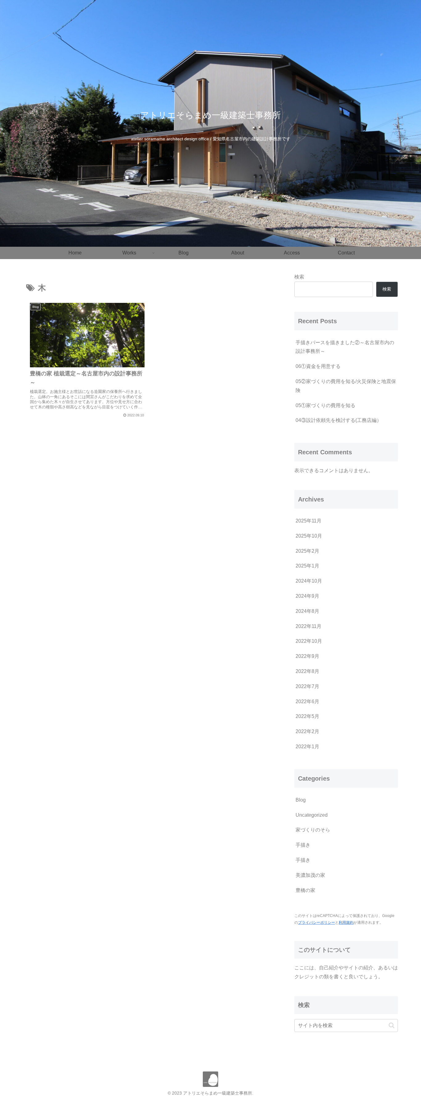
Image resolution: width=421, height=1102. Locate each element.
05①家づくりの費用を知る (325, 405)
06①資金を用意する (318, 366)
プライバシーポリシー (316, 922)
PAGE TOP (405, 1064)
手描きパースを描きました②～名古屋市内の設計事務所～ (345, 347)
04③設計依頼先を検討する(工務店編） (339, 420)
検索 (299, 276)
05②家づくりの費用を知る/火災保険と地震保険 (346, 386)
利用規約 (346, 922)
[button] (391, 1025)
